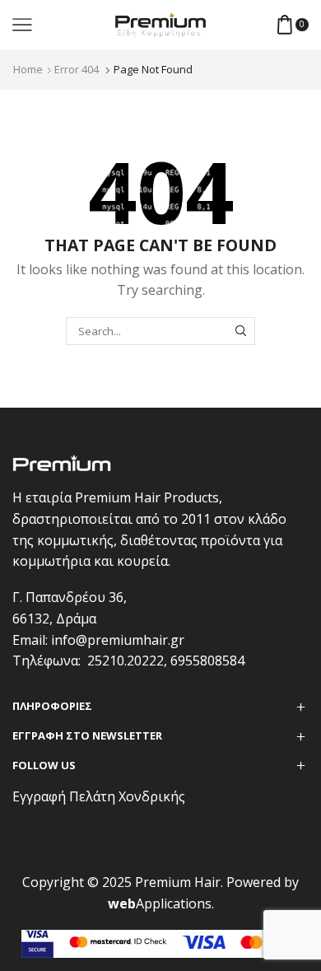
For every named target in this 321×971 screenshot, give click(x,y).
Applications (160, 903)
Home (28, 69)
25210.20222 (125, 660)
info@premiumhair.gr (117, 640)
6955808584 (207, 660)
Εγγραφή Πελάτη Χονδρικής (98, 796)
